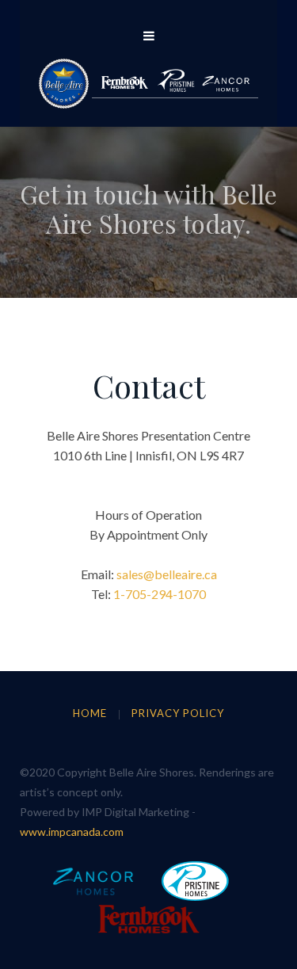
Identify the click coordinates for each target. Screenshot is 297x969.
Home (90, 713)
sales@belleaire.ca (166, 574)
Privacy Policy (177, 713)
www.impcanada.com (72, 831)
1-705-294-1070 (159, 593)
